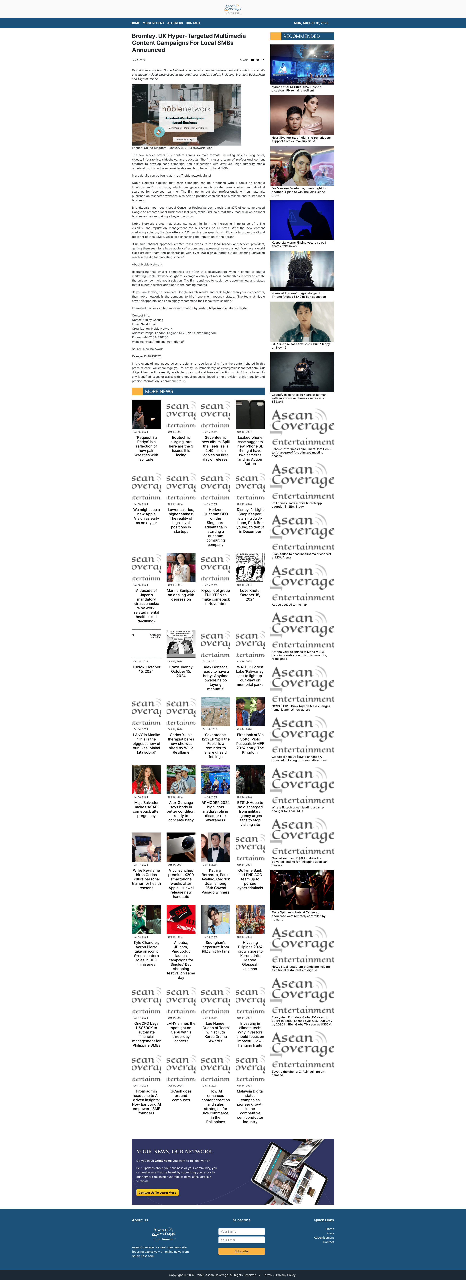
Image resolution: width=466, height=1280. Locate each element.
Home (330, 1229)
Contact (328, 1242)
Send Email (148, 324)
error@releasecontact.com (239, 368)
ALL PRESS (175, 23)
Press (330, 1233)
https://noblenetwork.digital (192, 175)
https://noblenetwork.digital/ (164, 341)
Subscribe (241, 1251)
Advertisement (324, 1237)
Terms (267, 1275)
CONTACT (193, 23)
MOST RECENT (153, 23)
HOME (135, 23)
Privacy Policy (286, 1275)
